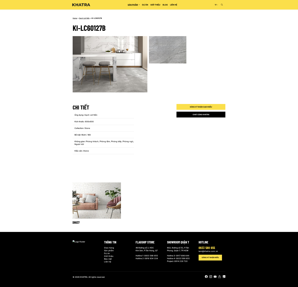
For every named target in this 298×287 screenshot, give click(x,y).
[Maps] (219, 277)
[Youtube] (215, 277)
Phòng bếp (116, 141)
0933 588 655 (151, 255)
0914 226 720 (181, 261)
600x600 (89, 121)
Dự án (145, 5)
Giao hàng (109, 248)
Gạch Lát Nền (84, 18)
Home (75, 18)
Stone (87, 128)
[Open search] (222, 5)
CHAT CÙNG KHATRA (201, 114)
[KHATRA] (81, 4)
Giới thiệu (155, 5)
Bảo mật (108, 259)
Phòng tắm (105, 141)
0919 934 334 (151, 258)
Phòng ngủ (128, 141)
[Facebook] (206, 277)
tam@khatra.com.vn (208, 251)
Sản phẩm (133, 5)
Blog (165, 5)
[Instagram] (210, 277)
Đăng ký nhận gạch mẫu (201, 107)
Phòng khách (92, 141)
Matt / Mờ (86, 135)
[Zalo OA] (224, 277)
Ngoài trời (79, 144)
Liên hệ (173, 5)
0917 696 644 (182, 255)
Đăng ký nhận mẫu (210, 257)
